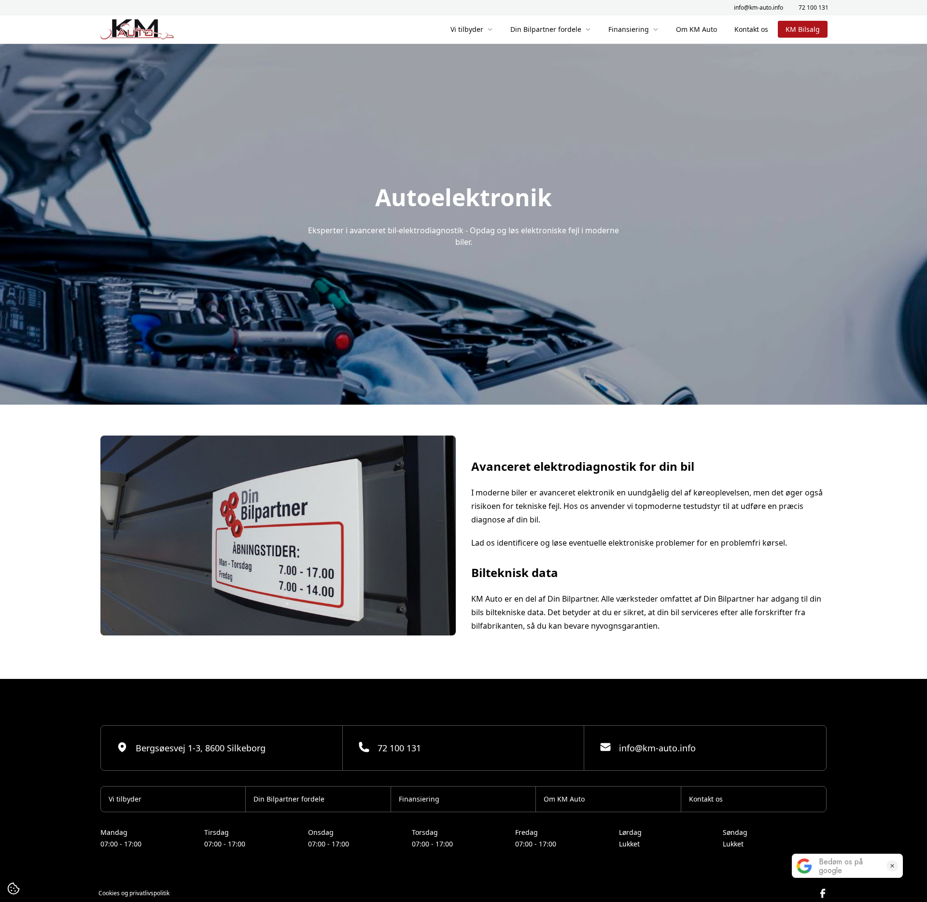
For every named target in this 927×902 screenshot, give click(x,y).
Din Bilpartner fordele (545, 29)
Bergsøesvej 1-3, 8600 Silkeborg (201, 748)
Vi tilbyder (466, 29)
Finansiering (628, 29)
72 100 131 (814, 8)
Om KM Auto (696, 29)
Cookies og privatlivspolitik (133, 893)
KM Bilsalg (803, 29)
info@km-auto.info (758, 8)
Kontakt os (751, 29)
